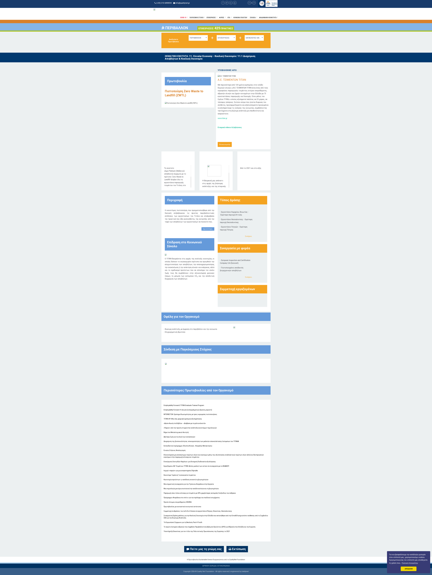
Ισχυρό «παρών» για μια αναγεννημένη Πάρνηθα (181, 470)
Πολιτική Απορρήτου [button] (410, 563)
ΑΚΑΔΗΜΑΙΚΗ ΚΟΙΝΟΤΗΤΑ (268, 17)
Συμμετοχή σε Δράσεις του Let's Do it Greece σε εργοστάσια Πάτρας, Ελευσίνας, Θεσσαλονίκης (198, 511)
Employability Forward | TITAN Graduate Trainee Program (184, 405)
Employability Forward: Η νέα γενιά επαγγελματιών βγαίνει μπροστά (188, 410)
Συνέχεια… (249, 236)
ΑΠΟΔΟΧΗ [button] (409, 569)
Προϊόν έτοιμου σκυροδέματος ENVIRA (178, 502)
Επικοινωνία (224, 144)
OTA (229, 17)
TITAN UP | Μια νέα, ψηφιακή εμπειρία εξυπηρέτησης (183, 419)
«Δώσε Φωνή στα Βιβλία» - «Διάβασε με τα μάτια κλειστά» (185, 423)
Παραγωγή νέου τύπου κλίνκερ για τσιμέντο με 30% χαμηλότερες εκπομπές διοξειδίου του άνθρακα (200, 493)
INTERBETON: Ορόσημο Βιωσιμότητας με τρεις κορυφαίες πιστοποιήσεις (190, 414)
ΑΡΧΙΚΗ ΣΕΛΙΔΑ (209, 566)
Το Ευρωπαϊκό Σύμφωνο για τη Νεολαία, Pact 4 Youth (183, 522)
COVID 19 (183, 17)
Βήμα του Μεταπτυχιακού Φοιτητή (176, 432)
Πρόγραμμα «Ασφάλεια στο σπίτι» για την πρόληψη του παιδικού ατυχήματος (192, 497)
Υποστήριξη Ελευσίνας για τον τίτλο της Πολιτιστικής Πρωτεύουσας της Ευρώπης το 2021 (197, 531)
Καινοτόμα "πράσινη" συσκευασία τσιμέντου (180, 475)
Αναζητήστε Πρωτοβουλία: (173, 40)
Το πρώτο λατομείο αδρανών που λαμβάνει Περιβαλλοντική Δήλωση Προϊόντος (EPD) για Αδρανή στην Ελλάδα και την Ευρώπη (209, 527)
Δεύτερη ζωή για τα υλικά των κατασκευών (179, 437)
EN (254, 3)
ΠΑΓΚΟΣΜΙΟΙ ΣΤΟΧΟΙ (197, 17)
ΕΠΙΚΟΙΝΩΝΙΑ (224, 566)
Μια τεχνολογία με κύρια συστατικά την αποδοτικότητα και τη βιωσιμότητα (191, 488)
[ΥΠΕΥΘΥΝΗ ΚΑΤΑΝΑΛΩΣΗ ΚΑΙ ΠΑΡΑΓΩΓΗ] (166, 363)
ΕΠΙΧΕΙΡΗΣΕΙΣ (211, 17)
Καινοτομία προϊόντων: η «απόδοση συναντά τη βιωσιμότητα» (186, 479)
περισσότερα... (208, 229)
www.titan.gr (222, 118)
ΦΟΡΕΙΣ (222, 17)
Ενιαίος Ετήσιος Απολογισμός (175, 450)
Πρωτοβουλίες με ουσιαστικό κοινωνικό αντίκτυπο (182, 506)
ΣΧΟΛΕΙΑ (253, 17)
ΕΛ (249, 3)
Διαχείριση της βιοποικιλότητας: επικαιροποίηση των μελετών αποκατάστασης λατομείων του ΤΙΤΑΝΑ (201, 441)
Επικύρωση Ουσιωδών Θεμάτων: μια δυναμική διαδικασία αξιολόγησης (190, 461)
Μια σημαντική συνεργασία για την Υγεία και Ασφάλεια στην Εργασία (189, 484)
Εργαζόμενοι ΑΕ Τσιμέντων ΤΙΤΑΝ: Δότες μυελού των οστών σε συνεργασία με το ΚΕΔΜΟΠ (196, 466)
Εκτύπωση (238, 549)
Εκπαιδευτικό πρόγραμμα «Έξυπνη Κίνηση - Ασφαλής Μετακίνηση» (188, 446)
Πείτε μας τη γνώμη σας (205, 549)
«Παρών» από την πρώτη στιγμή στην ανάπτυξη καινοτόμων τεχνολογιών (190, 428)
